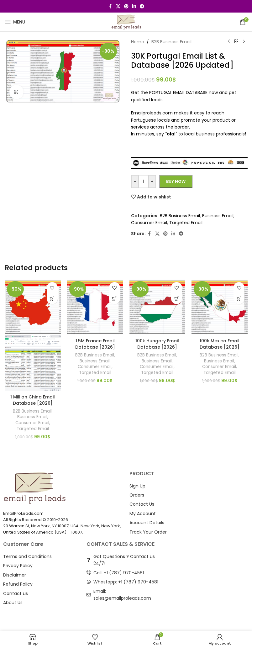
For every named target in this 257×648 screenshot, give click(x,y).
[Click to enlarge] (16, 92)
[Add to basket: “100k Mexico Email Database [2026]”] (238, 298)
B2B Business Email (32, 411)
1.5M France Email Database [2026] (95, 344)
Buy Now (176, 181)
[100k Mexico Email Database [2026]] (219, 307)
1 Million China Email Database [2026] (32, 400)
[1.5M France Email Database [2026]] (95, 307)
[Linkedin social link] (134, 6)
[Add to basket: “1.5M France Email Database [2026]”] (114, 298)
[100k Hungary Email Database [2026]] (157, 307)
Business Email (32, 417)
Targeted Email (33, 429)
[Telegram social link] (142, 6)
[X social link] (118, 6)
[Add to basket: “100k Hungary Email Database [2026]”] (176, 298)
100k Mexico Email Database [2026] (219, 344)
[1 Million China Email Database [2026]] (33, 307)
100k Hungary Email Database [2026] (157, 344)
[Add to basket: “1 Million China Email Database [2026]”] (52, 298)
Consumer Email (32, 423)
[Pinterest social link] (126, 6)
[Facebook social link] (110, 6)
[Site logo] (126, 21)
